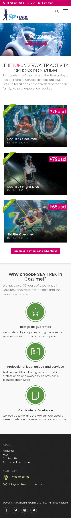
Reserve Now (35, 44)
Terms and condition (16, 462)
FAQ (5, 454)
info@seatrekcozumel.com (26, 484)
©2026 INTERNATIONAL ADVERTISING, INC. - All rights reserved (35, 502)
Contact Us (10, 458)
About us (8, 451)
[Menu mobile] (65, 12)
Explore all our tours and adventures (35, 251)
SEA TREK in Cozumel (16, 14)
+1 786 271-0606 (15, 2)
